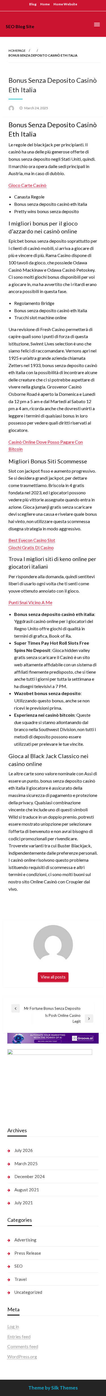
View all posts (53, 977)
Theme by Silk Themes (53, 1388)
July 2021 (23, 1202)
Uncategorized (28, 1292)
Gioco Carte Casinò (27, 185)
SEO (11, 18)
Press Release (27, 1253)
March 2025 (26, 1163)
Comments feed (22, 1346)
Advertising (25, 1239)
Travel (20, 1279)
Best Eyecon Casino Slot (31, 540)
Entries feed (19, 1336)
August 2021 (26, 1189)
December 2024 (29, 1176)
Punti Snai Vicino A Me (30, 602)
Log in (13, 1326)
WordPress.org (22, 1356)
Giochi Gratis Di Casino (31, 547)
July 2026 (23, 1150)
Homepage (16, 50)
